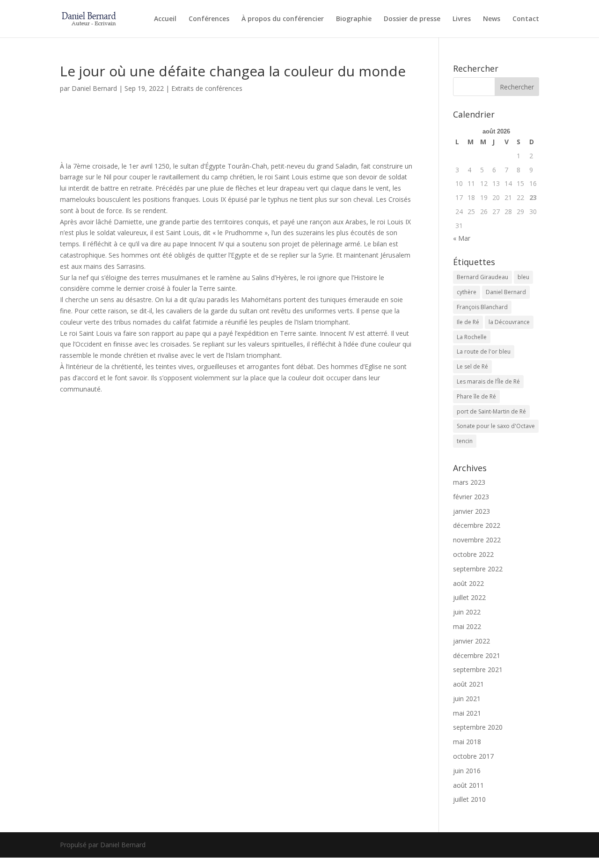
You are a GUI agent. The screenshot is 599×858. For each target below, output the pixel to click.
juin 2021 (467, 698)
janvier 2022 (471, 640)
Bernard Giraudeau (482, 277)
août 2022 (468, 583)
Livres (462, 19)
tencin (465, 441)
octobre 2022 (473, 554)
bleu (523, 277)
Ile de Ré (468, 322)
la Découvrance (509, 322)
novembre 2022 (477, 539)
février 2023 (471, 496)
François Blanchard (482, 307)
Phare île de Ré (476, 396)
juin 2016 (467, 770)
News (491, 19)
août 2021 (468, 684)
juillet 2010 (469, 799)
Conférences (209, 19)
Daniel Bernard (94, 88)
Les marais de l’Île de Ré (488, 381)
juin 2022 (467, 611)
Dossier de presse (412, 19)
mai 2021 (467, 713)
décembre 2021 (476, 655)
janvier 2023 (471, 511)
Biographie (354, 19)
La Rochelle (472, 337)
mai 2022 (467, 626)
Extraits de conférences (206, 88)
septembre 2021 (478, 669)
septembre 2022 (478, 568)
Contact (525, 19)
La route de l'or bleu (484, 351)
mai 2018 (467, 741)
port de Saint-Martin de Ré (491, 411)
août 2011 (468, 785)
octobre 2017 (473, 756)
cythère (466, 292)
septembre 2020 (478, 727)
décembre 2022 (476, 525)
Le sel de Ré (472, 366)
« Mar (461, 238)
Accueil (165, 19)
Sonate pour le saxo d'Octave (496, 426)
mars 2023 (469, 482)
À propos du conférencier (282, 19)
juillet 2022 (469, 597)
